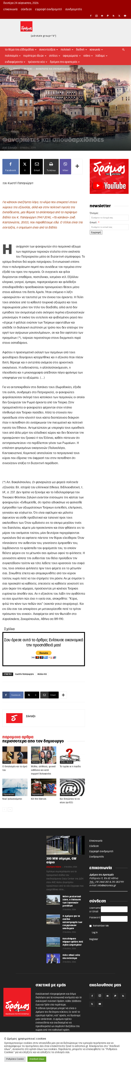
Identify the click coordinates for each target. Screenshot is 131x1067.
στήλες (16, 69)
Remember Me (101, 926)
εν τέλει (28, 69)
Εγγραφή (96, 232)
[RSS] (113, 16)
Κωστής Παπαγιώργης (24, 674)
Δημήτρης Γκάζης (53, 867)
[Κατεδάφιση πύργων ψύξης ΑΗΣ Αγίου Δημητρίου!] (53, 942)
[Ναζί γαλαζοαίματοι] (14, 787)
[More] (77, 166)
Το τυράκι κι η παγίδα (70, 767)
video (86, 55)
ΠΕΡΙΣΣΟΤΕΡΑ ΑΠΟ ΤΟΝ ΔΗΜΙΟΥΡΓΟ (33, 741)
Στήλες (53, 55)
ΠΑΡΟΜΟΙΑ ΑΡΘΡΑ (17, 737)
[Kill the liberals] (43, 787)
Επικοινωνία (10, 9)
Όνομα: (94, 213)
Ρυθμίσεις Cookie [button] (15, 1059)
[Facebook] (90, 16)
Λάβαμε (100, 55)
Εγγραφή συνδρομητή (48, 9)
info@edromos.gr (106, 885)
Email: (94, 222)
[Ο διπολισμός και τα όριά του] (14, 755)
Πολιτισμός (11, 55)
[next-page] (10, 809)
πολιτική (6, 762)
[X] (119, 16)
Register (93, 939)
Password (94, 917)
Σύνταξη (12, 148)
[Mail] (102, 16)
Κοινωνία (95, 49)
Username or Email (94, 910)
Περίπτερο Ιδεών (33, 55)
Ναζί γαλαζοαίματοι (12, 799)
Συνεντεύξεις (47, 49)
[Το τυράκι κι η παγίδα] (72, 755)
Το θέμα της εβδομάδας (19, 49)
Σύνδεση (26, 9)
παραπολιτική (8, 794)
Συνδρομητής (73, 9)
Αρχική (6, 69)
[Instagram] (96, 16)
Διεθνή (80, 49)
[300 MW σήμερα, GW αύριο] (65, 845)
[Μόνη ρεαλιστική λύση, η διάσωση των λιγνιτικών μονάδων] (53, 900)
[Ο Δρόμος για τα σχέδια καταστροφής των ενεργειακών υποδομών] (53, 919)
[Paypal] (108, 16)
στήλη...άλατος (66, 762)
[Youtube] (125, 16)
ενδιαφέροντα (14, 62)
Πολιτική (66, 49)
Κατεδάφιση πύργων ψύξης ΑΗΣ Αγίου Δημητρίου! (73, 942)
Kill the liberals (38, 799)
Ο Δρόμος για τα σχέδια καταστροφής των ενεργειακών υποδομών (72, 922)
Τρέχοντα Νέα (36, 62)
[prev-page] (4, 809)
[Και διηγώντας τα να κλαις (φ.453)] (72, 787)
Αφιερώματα (70, 55)
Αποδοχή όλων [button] (37, 1059)
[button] (123, 49)
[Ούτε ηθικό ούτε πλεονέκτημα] (53, 958)
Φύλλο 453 (42, 674)
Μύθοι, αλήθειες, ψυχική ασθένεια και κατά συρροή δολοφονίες (43, 770)
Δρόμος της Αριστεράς (63, 62)
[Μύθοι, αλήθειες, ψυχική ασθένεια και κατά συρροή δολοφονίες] (43, 755)
